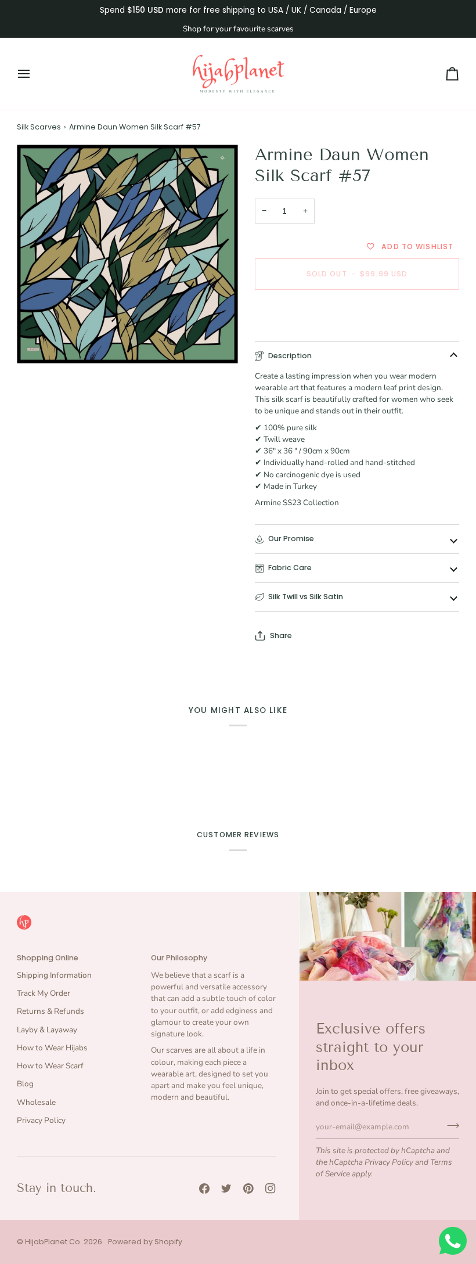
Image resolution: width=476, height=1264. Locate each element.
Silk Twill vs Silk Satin (305, 597)
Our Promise (291, 538)
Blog (25, 1083)
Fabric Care (290, 567)
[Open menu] (34, 74)
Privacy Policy (389, 1162)
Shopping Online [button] (47, 958)
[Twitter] (226, 1188)
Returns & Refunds (50, 1011)
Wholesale (36, 1102)
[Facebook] (204, 1188)
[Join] (449, 1125)
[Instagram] (270, 1188)
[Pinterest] (248, 1188)
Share (281, 635)
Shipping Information (54, 975)
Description (290, 356)
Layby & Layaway (47, 1029)
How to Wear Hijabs (52, 1047)
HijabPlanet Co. (53, 1242)
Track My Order (43, 993)
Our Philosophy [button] (179, 958)
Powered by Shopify (145, 1242)
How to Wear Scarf (50, 1065)
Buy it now (357, 314)
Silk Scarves (39, 127)
